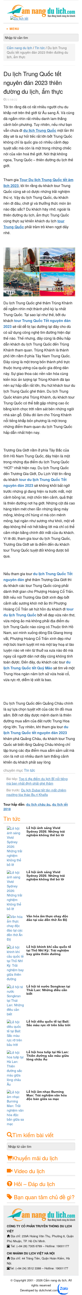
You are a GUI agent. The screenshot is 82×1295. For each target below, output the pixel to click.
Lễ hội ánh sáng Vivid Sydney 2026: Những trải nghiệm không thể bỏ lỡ (45, 831)
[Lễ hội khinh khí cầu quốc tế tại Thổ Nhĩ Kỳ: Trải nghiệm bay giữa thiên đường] (16, 963)
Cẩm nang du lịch (19, 48)
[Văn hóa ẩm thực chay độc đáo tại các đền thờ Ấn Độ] (16, 928)
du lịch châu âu (38, 804)
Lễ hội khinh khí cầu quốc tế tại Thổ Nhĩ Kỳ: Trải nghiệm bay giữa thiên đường (48, 950)
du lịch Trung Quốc (39, 130)
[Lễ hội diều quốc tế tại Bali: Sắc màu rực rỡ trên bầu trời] (16, 1033)
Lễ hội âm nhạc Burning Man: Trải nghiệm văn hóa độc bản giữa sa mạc (46, 1095)
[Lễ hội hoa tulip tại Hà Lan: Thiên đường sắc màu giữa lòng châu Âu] (16, 1068)
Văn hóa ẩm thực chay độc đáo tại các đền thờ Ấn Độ (47, 918)
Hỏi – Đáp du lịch (34, 1184)
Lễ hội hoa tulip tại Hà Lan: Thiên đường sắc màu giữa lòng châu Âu (47, 1055)
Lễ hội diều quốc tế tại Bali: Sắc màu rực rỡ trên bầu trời (48, 1023)
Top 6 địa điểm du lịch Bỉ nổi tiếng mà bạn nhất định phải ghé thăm (37, 781)
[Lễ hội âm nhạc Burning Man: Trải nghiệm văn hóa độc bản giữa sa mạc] (16, 1108)
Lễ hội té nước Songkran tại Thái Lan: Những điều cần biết (48, 990)
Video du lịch (29, 1171)
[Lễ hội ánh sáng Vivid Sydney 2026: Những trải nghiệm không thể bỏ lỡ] (16, 846)
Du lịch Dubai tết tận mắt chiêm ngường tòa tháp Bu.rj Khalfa (36, 792)
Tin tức (40, 48)
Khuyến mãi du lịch (35, 1158)
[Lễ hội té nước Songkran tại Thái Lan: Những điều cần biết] (16, 1000)
